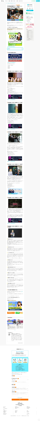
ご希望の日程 (14, 391)
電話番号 (13, 384)
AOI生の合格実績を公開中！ (29, 30)
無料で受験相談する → (30, 10)
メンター (22, 291)
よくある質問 (28, 413)
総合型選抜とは (4, 411)
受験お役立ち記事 (9, 3)
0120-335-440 (13, 373)
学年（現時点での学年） (15, 378)
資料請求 (16, 412)
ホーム (6, 3)
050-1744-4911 (16, 373)
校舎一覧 (4, 409)
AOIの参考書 (28, 411)
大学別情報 (4, 412)
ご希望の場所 (14, 387)
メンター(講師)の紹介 (5, 408)
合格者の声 (16, 408)
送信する (20, 399)
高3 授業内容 (28, 408)
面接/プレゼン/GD (13, 3)
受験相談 (16, 411)
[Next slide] (22, 324)
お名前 (13, 375)
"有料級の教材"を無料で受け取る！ (11, 46)
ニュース (27, 412)
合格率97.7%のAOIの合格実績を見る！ (12, 62)
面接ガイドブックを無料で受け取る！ (11, 99)
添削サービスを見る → (30, 22)
